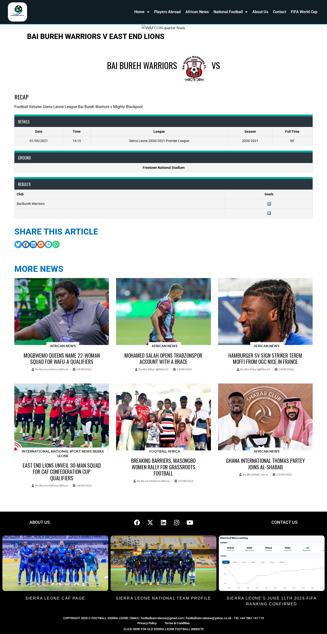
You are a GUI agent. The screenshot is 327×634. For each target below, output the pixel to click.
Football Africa (164, 451)
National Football (228, 12)
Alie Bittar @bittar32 (155, 369)
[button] (18, 244)
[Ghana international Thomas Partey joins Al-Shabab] (265, 417)
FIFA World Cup (304, 12)
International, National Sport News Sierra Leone (63, 453)
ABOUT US (39, 522)
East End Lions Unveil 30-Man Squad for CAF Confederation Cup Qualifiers (62, 471)
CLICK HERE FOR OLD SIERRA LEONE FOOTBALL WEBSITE (164, 629)
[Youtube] (190, 522)
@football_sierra (257, 474)
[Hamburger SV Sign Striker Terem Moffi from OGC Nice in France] (265, 312)
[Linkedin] (163, 522)
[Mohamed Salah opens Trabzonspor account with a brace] (163, 312)
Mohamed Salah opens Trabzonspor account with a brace (163, 358)
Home (139, 12)
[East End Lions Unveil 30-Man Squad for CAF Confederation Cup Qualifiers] (61, 417)
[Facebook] (137, 522)
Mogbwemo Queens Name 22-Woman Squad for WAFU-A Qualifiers (62, 358)
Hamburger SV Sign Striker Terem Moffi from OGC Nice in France (265, 358)
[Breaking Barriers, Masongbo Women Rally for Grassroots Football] (163, 417)
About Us (260, 12)
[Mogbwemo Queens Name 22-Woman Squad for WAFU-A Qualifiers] (61, 312)
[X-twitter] (150, 522)
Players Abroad (167, 12)
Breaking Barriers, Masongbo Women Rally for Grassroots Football (163, 467)
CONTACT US (284, 522)
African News (197, 12)
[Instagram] (177, 522)
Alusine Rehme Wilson (53, 369)
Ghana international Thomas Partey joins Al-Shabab (265, 463)
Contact (279, 12)
